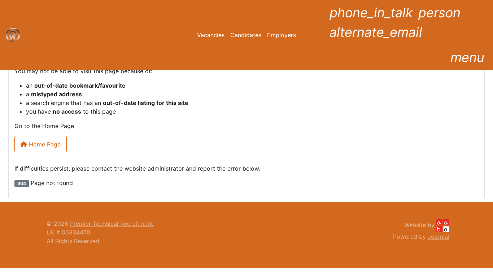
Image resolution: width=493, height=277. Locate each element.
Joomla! (438, 236)
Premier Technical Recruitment (111, 223)
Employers (281, 35)
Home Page (44, 144)
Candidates (245, 35)
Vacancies (210, 35)
